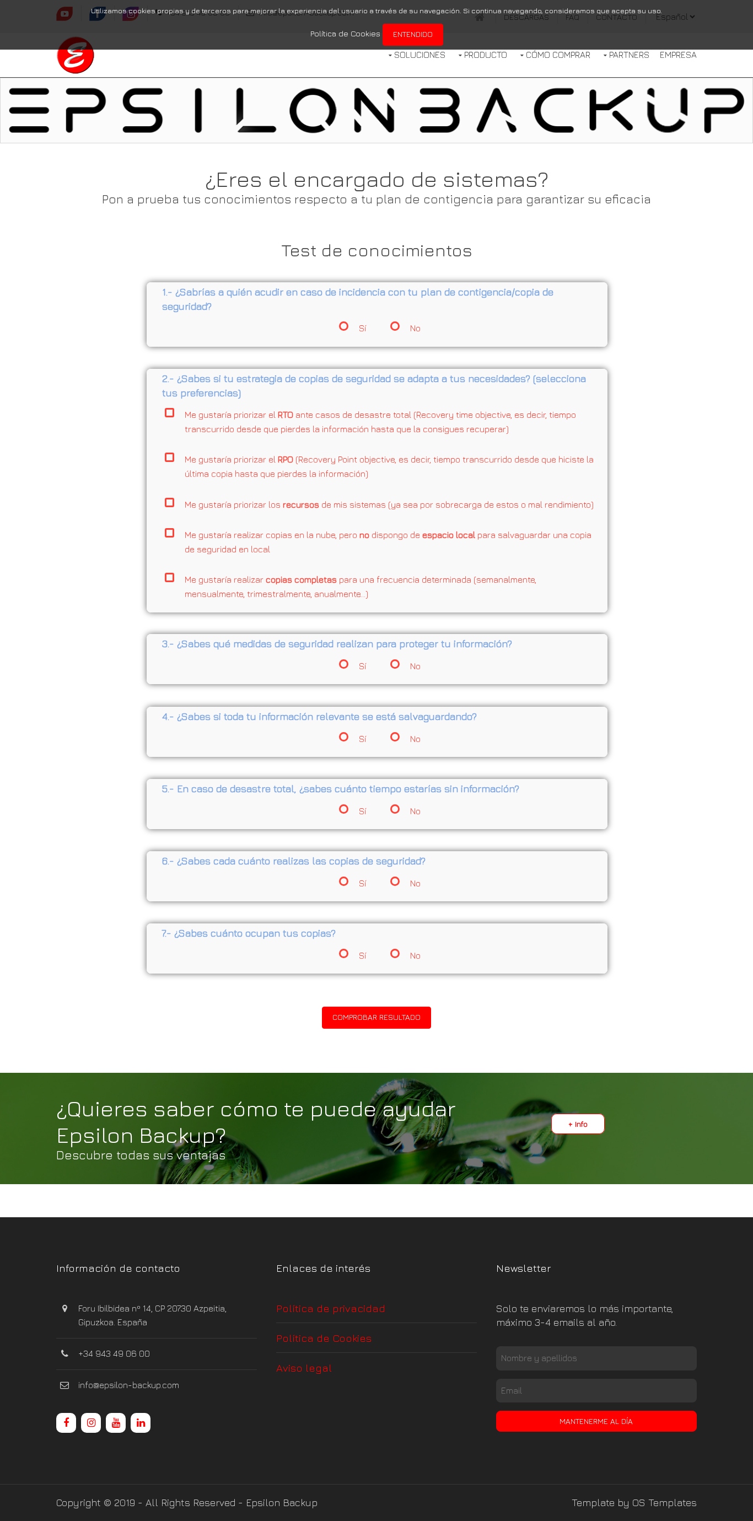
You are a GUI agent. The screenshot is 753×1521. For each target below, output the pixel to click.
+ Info (578, 1123)
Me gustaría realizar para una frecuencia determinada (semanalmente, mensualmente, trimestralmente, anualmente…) (360, 586)
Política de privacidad (330, 1308)
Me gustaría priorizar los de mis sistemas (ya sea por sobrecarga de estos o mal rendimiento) (388, 504)
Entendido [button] (413, 34)
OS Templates (664, 1502)
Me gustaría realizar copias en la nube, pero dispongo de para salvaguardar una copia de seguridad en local (387, 541)
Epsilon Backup (282, 1502)
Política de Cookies (345, 33)
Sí (361, 328)
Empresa (678, 55)
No (415, 328)
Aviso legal (304, 1367)
